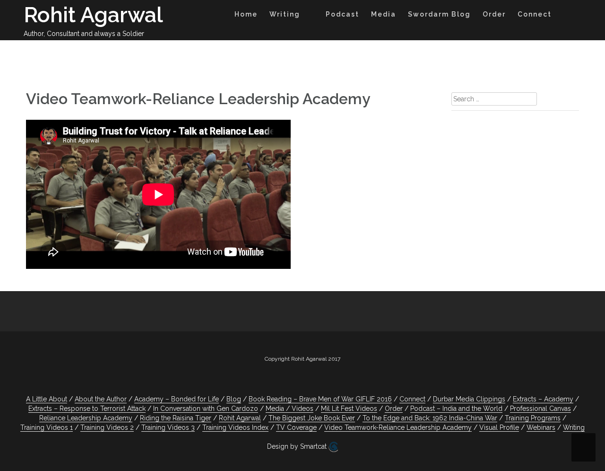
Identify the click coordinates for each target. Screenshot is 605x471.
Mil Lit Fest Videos (349, 408)
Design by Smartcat (297, 446)
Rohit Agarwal (93, 14)
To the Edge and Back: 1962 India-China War (430, 418)
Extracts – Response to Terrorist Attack (87, 408)
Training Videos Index (235, 427)
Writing (284, 14)
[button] (566, 15)
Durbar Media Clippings (469, 399)
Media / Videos (289, 408)
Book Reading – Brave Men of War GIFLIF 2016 (320, 399)
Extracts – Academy (543, 399)
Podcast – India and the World (456, 408)
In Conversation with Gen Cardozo (205, 408)
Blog (233, 399)
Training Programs (533, 418)
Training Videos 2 (107, 427)
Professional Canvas (540, 408)
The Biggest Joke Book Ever (311, 418)
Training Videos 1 (46, 427)
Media (383, 14)
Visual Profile (499, 427)
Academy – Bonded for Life (176, 399)
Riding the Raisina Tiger (175, 418)
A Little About (46, 399)
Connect (535, 14)
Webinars (541, 427)
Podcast (342, 14)
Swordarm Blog (439, 14)
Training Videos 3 (168, 427)
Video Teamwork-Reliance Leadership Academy (398, 427)
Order (494, 14)
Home (246, 14)
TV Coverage (296, 427)
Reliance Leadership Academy (85, 418)
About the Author (101, 399)
